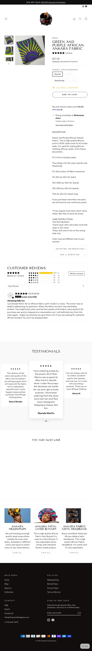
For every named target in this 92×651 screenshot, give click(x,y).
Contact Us (8, 613)
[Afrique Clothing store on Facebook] (53, 620)
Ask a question (70, 255)
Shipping (55, 61)
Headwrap (59, 80)
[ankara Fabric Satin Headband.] (74, 515)
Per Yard (73, 80)
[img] (21, 293)
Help (6, 605)
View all (17, 552)
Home (54, 38)
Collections (8, 592)
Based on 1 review (15, 275)
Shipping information (70, 249)
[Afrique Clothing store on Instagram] (48, 620)
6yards (68, 74)
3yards (57, 74)
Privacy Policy (52, 588)
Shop (6, 584)
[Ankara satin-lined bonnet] (46, 515)
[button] (58, 53)
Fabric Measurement (65, 70)
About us (8, 588)
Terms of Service (53, 592)
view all (46, 552)
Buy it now (70, 101)
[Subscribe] (79, 612)
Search (7, 609)
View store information (64, 125)
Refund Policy (52, 584)
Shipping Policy (53, 580)
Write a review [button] (76, 273)
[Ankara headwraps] (17, 515)
